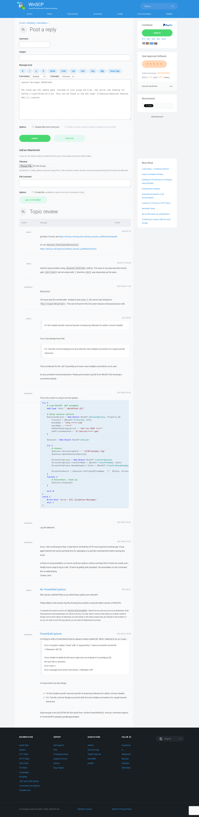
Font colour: (24, 76)
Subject (22, 52)
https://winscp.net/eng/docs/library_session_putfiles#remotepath (88, 236)
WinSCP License (85, 809)
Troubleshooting (60, 754)
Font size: (55, 76)
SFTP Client (24, 758)
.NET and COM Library (29, 781)
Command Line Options (29, 785)
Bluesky (125, 758)
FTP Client (23, 754)
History (56, 763)
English (167, 739)
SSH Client (23, 763)
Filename (23, 161)
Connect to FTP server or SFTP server (156, 203)
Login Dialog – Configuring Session (155, 169)
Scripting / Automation (37, 23)
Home (29, 14)
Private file (59, 192)
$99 (158, 39)
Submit (34, 138)
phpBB (91, 763)
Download (97, 14)
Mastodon (126, 754)
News (49, 14)
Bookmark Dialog (148, 208)
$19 (143, 39)
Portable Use (24, 790)
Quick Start (24, 745)
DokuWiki (92, 758)
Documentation (144, 14)
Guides (22, 749)
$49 (153, 39)
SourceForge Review (149, 86)
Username (23, 38)
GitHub (91, 745)
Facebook (126, 745)
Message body (25, 65)
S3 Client (23, 767)
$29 (148, 39)
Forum (169, 14)
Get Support (58, 745)
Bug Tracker (58, 767)
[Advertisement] (157, 136)
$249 (164, 39)
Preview (69, 138)
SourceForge (93, 749)
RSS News (126, 767)
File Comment (25, 176)
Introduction (72, 14)
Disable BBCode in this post (47, 127)
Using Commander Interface (152, 174)
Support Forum (60, 758)
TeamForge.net (94, 754)
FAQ (55, 749)
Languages (24, 772)
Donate (157, 33)
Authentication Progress (151, 189)
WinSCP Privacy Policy (121, 809)
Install (120, 14)
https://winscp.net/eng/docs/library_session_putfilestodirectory (68, 249)
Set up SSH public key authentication (156, 214)
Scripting (23, 776)
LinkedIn (125, 763)
